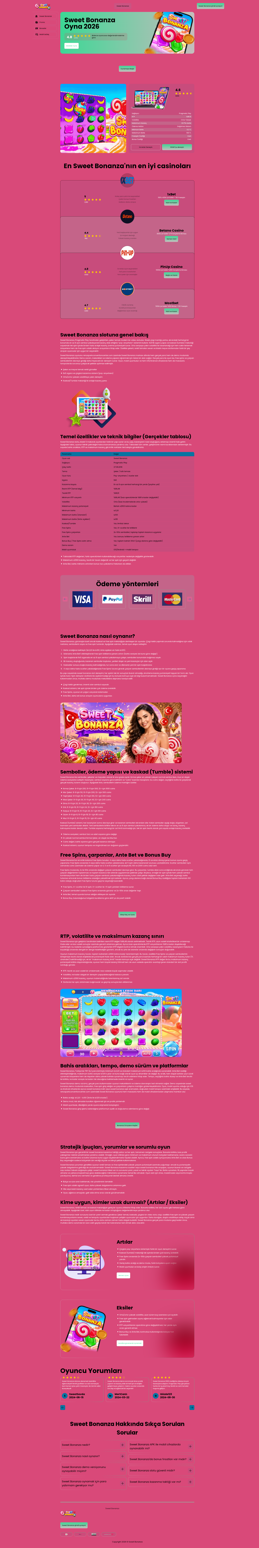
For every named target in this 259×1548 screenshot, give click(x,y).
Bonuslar (42, 28)
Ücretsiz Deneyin (145, 147)
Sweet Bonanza (45, 16)
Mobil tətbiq (44, 34)
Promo (42, 22)
